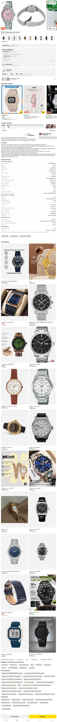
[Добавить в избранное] (52, 3)
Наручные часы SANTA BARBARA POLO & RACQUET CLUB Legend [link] (41, 323)
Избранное (28, 720)
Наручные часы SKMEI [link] (6, 654)
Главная (5, 720)
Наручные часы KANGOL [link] (35, 571)
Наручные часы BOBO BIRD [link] (7, 364)
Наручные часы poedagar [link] (7, 322)
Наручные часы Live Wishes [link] (35, 654)
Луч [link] (30, 281)
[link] (4, 665)
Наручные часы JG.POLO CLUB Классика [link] (10, 571)
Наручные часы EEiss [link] (34, 612)
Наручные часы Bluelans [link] (6, 612)
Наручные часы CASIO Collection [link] (31, 116)
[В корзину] (21, 112)
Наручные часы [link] (4, 529)
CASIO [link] (3, 116)
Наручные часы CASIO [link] (34, 406)
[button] (3, 28)
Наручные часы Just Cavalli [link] (7, 488)
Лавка (17, 720)
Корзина (40, 720)
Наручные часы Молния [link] (34, 447)
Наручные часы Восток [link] (6, 447)
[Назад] (3, 3)
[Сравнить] (49, 3)
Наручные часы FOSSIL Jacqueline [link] (9, 406)
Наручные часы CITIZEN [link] (34, 364)
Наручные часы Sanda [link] (34, 529)
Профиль (51, 720)
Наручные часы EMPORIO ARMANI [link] (9, 281)
